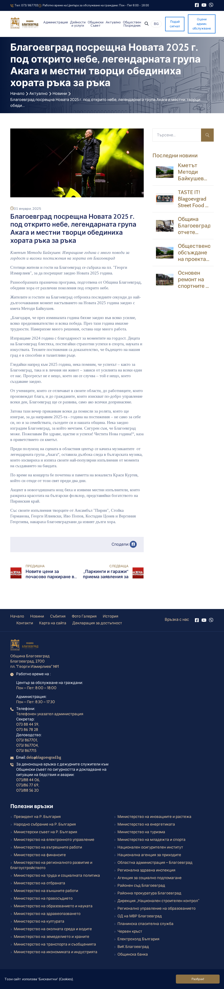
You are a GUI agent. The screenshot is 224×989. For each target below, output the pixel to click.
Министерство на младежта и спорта (151, 839)
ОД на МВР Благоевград (139, 916)
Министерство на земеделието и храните (51, 936)
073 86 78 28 (27, 729)
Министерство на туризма (141, 832)
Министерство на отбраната (39, 883)
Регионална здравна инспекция (146, 870)
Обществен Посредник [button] (132, 24)
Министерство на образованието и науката (53, 906)
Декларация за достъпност (97, 623)
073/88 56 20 (27, 790)
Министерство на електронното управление (54, 839)
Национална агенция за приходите (149, 855)
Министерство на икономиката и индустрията (55, 952)
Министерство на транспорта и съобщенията (55, 944)
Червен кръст (129, 931)
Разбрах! (198, 979)
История (110, 616)
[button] (147, 24)
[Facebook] (197, 5)
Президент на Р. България (37, 816)
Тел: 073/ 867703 (25, 5)
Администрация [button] (55, 22)
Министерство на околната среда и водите (53, 929)
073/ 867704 (27, 745)
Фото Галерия (84, 616)
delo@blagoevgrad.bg (43, 757)
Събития (58, 616)
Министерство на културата (39, 921)
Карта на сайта (52, 623)
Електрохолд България (138, 939)
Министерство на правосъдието (43, 898)
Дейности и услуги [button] (78, 24)
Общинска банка (132, 954)
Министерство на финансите (40, 855)
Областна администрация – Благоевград (154, 862)
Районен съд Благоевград (141, 885)
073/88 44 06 (27, 780)
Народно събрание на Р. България (45, 824)
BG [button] (156, 24)
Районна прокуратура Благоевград (149, 893)
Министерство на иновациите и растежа (152, 816)
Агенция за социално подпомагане (149, 878)
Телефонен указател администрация (49, 714)
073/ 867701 (26, 740)
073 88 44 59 (27, 724)
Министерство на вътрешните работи (48, 847)
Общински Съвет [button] (95, 24)
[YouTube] (204, 5)
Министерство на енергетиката (146, 824)
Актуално (38, 93)
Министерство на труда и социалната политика (57, 875)
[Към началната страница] (25, 645)
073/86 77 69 (27, 785)
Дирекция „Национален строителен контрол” (158, 901)
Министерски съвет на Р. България (45, 832)
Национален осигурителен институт (150, 847)
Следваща (118, 566)
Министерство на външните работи (46, 890)
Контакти (24, 623)
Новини (59, 93)
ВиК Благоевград (133, 946)
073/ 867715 (26, 750)
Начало (17, 93)
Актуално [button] (113, 22)
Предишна (35, 566)
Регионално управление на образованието (156, 908)
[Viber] (211, 5)
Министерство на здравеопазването (47, 913)
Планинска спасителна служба (145, 923)
